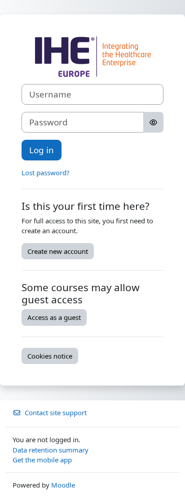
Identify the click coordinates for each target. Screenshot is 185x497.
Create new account (57, 251)
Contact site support (56, 412)
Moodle (63, 484)
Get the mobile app (42, 459)
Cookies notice (49, 355)
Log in (41, 149)
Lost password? (46, 172)
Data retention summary (50, 449)
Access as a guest (54, 317)
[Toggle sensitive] (153, 122)
